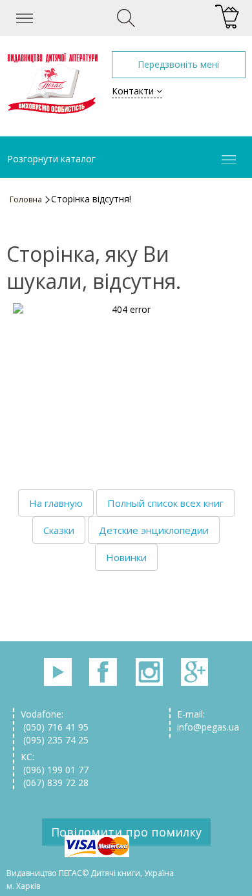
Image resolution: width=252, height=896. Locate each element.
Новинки (126, 557)
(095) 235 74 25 (55, 740)
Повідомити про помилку (126, 832)
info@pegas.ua (208, 727)
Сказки (58, 530)
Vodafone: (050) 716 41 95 (55, 720)
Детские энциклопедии (154, 530)
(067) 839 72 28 (55, 782)
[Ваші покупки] (227, 17)
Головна (26, 199)
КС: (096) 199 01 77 (55, 763)
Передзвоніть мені (178, 64)
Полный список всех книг (165, 502)
